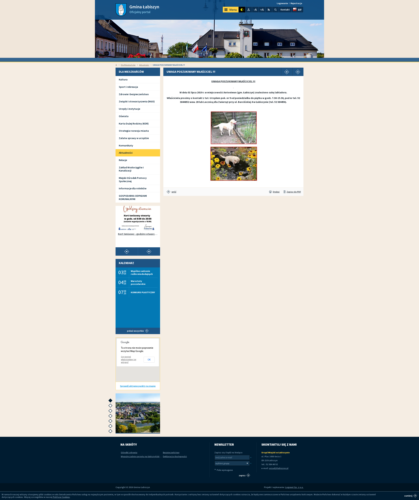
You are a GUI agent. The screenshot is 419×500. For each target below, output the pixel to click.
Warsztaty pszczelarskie (138, 282)
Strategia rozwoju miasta (134, 130)
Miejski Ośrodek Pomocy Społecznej (133, 179)
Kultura (123, 79)
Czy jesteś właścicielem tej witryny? (128, 360)
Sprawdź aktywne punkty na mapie (137, 386)
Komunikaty (126, 145)
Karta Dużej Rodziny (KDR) (134, 123)
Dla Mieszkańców (128, 65)
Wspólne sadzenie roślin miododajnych (142, 272)
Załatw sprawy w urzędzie (134, 138)
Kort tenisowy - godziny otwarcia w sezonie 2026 (138, 234)
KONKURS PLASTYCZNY (143, 292)
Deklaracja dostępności (175, 456)
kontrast (242, 9)
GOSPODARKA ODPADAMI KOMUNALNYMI (133, 197)
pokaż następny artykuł (149, 251)
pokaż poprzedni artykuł (126, 251)
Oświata (123, 116)
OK (149, 359)
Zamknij (408, 495)
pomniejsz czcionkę (255, 9)
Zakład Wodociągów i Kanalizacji (131, 169)
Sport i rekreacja (128, 86)
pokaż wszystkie (135, 330)
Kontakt (285, 9)
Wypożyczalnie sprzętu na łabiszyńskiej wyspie (145, 456)
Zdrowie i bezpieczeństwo (134, 94)
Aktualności (144, 65)
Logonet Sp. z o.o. (294, 487)
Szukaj (275, 9)
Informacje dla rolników (132, 188)
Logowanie (282, 3)
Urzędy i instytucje (129, 108)
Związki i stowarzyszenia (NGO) (137, 101)
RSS (268, 9)
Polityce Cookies (61, 497)
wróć (174, 191)
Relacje (123, 160)
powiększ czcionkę (262, 9)
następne (111, 401)
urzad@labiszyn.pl (278, 468)
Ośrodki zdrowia (129, 452)
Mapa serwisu (248, 9)
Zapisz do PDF (294, 191)
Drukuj (276, 191)
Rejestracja (296, 3)
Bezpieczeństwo (171, 452)
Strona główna (116, 65)
